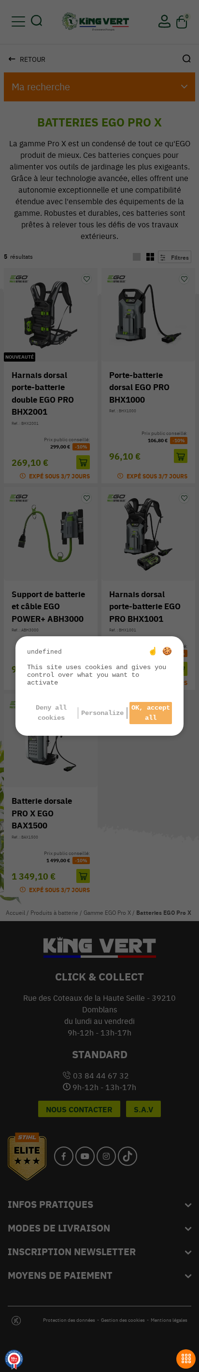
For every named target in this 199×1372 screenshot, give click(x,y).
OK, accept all (150, 713)
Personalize (102, 713)
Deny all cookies (51, 713)
